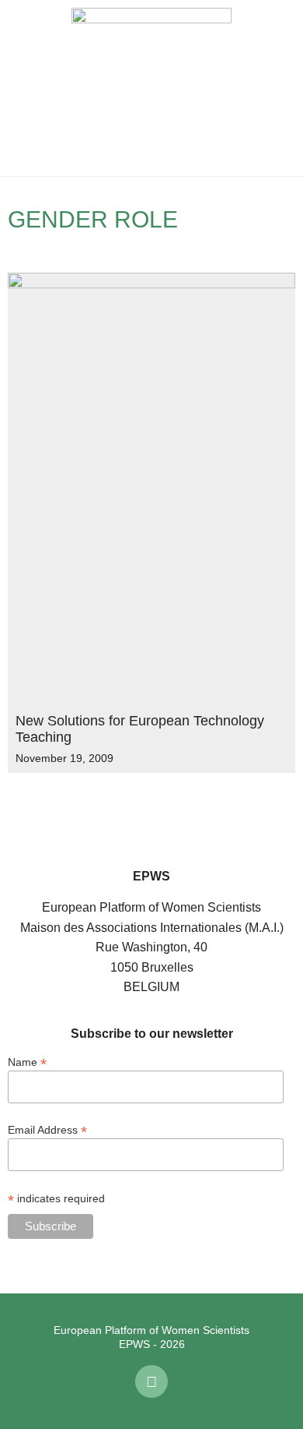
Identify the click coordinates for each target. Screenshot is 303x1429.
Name (27, 1061)
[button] (23, 88)
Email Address (47, 1129)
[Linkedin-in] (151, 1381)
